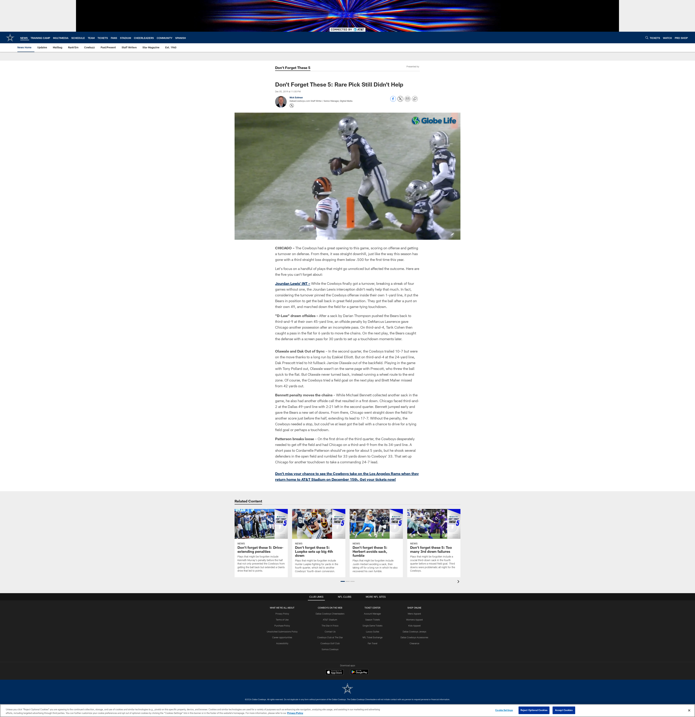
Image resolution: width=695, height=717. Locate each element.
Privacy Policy (282, 613)
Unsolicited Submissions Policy (282, 631)
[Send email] (407, 100)
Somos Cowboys (330, 649)
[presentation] (459, 582)
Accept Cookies (564, 710)
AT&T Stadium (330, 619)
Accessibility (282, 643)
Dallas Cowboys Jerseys (414, 631)
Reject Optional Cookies (534, 710)
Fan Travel (372, 643)
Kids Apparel (414, 625)
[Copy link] (415, 99)
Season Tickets (372, 619)
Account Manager (372, 613)
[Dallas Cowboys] (347, 689)
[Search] (646, 37)
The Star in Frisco (330, 625)
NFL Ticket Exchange (372, 637)
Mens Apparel (414, 613)
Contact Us (330, 631)
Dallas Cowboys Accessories (414, 637)
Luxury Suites (372, 631)
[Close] (689, 710)
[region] (347, 710)
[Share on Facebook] (393, 100)
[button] (342, 581)
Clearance (414, 643)
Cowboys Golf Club (330, 643)
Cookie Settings (504, 710)
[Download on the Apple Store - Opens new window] (334, 672)
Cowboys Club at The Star (330, 637)
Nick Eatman (296, 97)
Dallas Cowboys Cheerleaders (330, 613)
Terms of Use (282, 619)
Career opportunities (282, 637)
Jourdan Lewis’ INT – (292, 283)
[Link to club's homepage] (10, 37)
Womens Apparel (414, 619)
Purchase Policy (282, 625)
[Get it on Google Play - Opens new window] (359, 673)
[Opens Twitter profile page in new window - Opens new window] (292, 105)
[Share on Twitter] (400, 100)
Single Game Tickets (372, 625)
